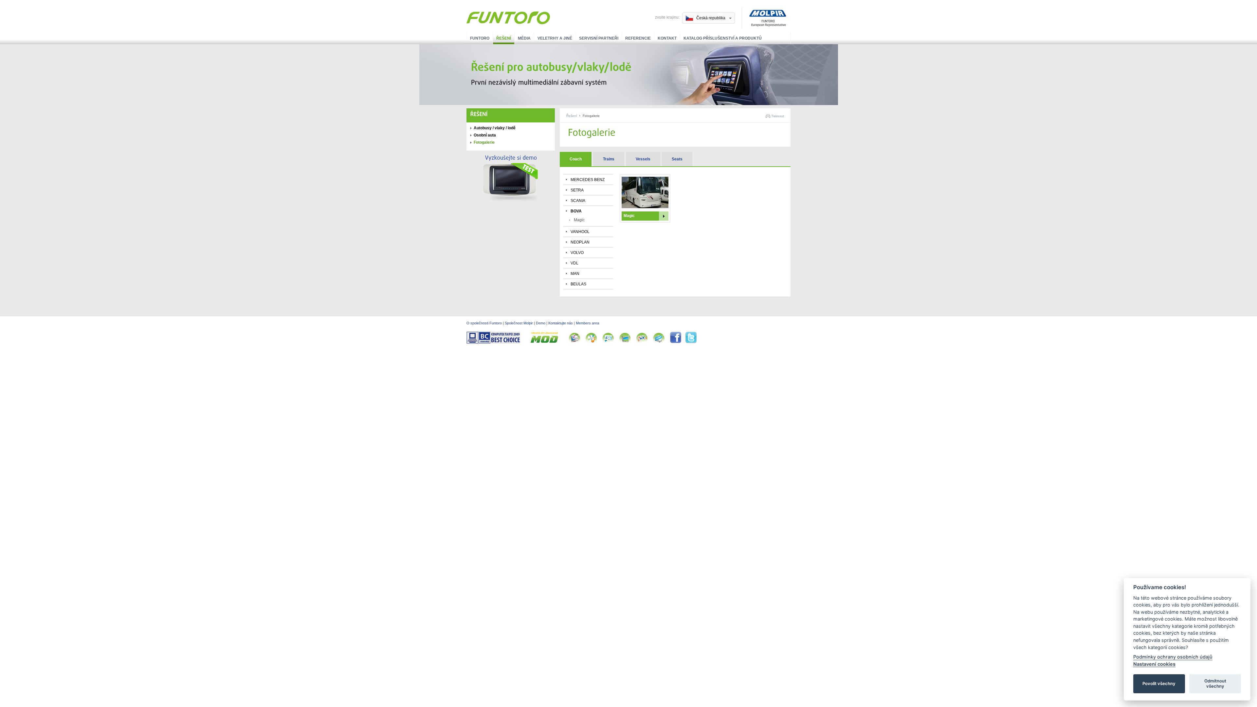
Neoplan (580, 242)
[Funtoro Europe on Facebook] (677, 342)
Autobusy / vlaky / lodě (495, 128)
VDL (574, 263)
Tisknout (777, 116)
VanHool (580, 231)
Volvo (577, 252)
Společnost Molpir (519, 323)
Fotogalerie (484, 142)
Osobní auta (485, 135)
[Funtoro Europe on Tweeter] (691, 342)
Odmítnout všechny (1215, 683)
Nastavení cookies (1154, 663)
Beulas (578, 284)
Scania (578, 200)
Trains (608, 159)
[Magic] (645, 207)
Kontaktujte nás (560, 323)
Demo (540, 323)
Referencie (638, 38)
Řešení (503, 38)
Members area (587, 323)
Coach (576, 159)
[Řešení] (479, 114)
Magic (579, 220)
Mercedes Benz (588, 179)
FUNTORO (479, 38)
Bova (576, 211)
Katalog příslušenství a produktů (722, 38)
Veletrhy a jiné (554, 38)
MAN (575, 273)
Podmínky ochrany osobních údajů (1172, 657)
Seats (677, 159)
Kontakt (667, 38)
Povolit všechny (1158, 683)
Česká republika (710, 18)
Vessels (643, 159)
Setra (577, 190)
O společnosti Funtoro (484, 323)
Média (524, 38)
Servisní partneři (598, 38)
